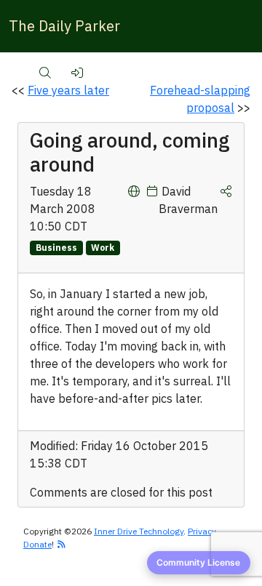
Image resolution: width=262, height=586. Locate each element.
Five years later (68, 90)
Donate (37, 544)
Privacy (201, 531)
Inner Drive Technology (138, 531)
